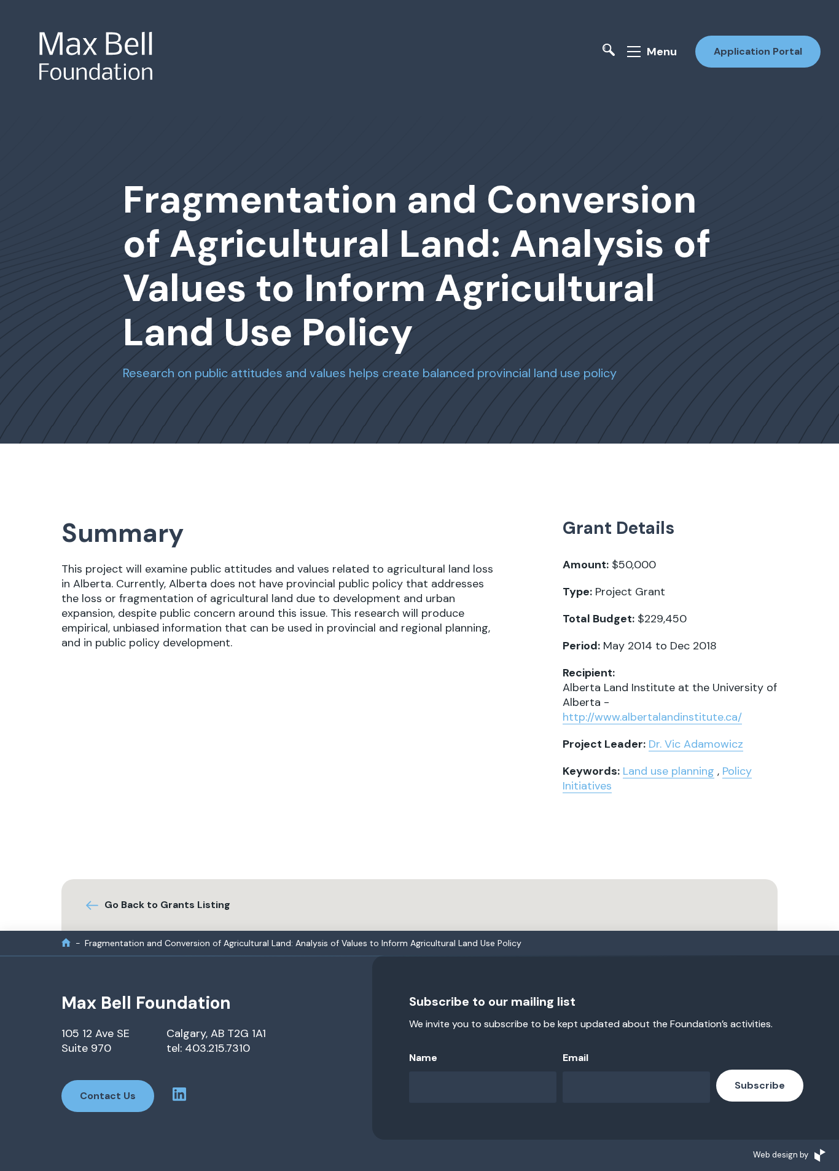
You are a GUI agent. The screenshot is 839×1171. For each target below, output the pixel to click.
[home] (66, 942)
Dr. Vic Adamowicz (696, 744)
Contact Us (108, 1095)
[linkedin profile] (179, 1096)
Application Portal (758, 51)
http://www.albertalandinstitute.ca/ (652, 717)
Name (423, 1057)
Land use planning (668, 771)
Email (575, 1057)
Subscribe (760, 1085)
